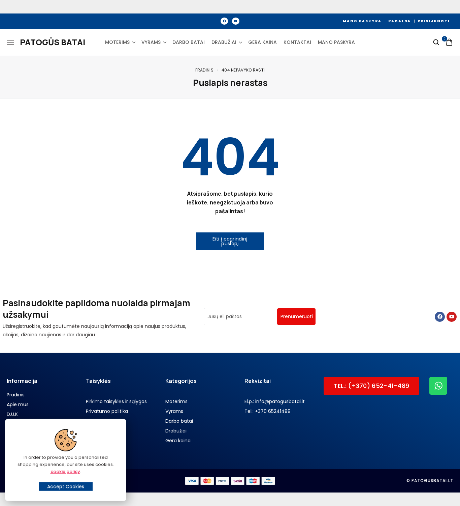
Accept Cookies (65, 486)
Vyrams (151, 42)
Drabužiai (223, 42)
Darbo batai (188, 42)
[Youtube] (235, 21)
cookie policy (65, 471)
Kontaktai (297, 42)
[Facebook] (224, 21)
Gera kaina (262, 42)
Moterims (117, 42)
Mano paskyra (336, 42)
